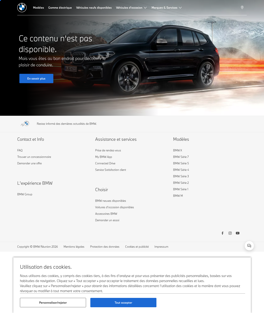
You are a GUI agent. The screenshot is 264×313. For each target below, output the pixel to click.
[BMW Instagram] (230, 233)
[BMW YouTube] (237, 233)
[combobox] (249, 245)
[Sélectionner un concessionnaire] (242, 7)
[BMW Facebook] (222, 233)
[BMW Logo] (22, 7)
